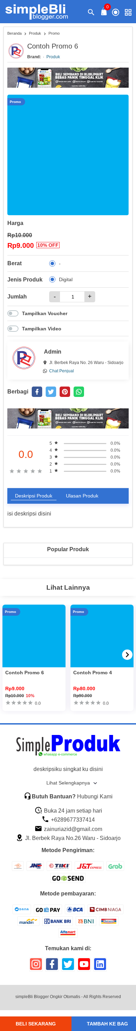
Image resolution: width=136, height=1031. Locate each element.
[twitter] (51, 392)
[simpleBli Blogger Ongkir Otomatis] (40, 11)
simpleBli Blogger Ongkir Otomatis (47, 996)
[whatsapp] (79, 392)
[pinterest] (65, 392)
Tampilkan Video (41, 328)
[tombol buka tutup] (104, 13)
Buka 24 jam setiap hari (72, 811)
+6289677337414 (72, 820)
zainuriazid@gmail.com (72, 829)
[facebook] (37, 392)
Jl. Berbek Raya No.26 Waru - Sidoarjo (72, 838)
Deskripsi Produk (33, 496)
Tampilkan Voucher (44, 313)
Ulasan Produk (82, 496)
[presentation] (127, 654)
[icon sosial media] (36, 967)
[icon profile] (115, 12)
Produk (53, 56)
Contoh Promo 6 (24, 672)
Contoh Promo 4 (92, 672)
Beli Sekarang (36, 1023)
